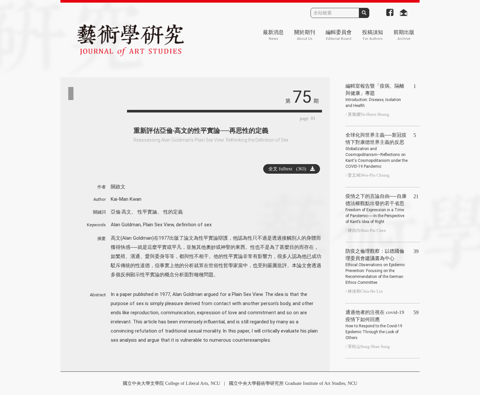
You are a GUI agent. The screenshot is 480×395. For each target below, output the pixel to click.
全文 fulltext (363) (289, 168)
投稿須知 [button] (372, 35)
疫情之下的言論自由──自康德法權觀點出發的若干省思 (376, 209)
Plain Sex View (158, 225)
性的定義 (173, 212)
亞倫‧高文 (121, 212)
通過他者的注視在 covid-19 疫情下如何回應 (374, 325)
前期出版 (403, 35)
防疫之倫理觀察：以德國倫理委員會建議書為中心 (375, 267)
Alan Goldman (126, 225)
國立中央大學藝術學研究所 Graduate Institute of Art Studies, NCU (293, 383)
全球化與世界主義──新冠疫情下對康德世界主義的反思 (376, 150)
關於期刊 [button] (304, 35)
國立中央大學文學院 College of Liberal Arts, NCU (171, 383)
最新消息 (273, 35)
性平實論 (147, 212)
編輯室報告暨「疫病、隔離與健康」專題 (374, 95)
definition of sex (194, 225)
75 (302, 97)
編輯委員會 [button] (339, 35)
